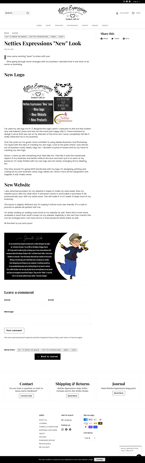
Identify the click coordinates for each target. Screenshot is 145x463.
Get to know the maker (16, 37)
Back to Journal (49, 356)
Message (8, 311)
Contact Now (26, 396)
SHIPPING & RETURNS (48, 430)
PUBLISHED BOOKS (47, 440)
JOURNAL (43, 423)
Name (7, 300)
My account (44, 447)
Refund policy (45, 443)
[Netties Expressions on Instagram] (62, 429)
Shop (61, 37)
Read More (72, 396)
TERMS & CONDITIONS (48, 427)
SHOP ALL (43, 420)
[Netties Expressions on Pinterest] (70, 429)
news (53, 37)
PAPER (85, 25)
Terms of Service (70, 337)
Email (51, 300)
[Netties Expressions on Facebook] (66, 429)
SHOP (48, 25)
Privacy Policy (54, 337)
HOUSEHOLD (72, 25)
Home (6, 33)
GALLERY (42, 437)
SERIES (95, 25)
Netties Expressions (39, 37)
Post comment (14, 330)
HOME (39, 25)
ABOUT (105, 25)
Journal (15, 33)
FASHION (59, 25)
